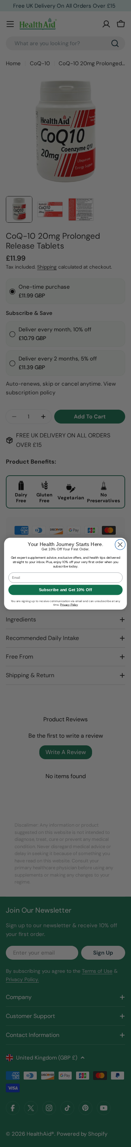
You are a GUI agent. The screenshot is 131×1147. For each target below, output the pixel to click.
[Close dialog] (120, 544)
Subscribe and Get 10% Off (65, 590)
